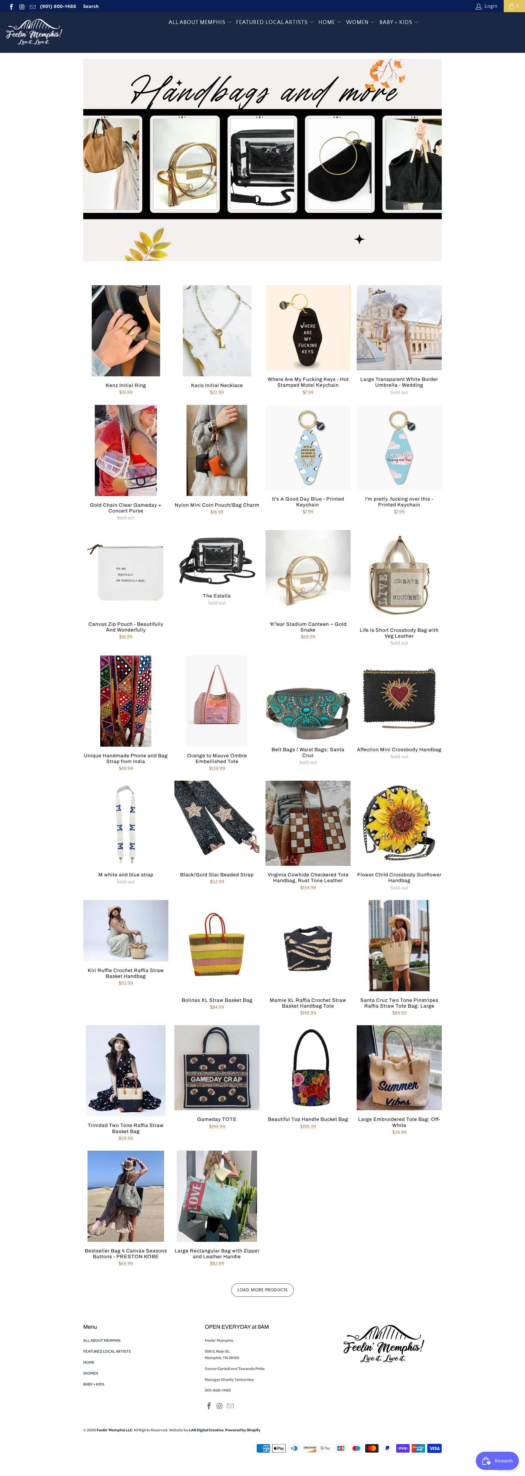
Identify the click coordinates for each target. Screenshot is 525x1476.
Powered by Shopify (242, 1430)
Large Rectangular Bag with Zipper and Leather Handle (216, 1196)
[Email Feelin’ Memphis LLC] (32, 6)
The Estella (216, 558)
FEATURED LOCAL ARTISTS (272, 22)
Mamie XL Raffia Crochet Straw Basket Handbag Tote (308, 945)
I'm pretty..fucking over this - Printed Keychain (399, 447)
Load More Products (262, 1290)
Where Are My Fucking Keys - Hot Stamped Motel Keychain (308, 327)
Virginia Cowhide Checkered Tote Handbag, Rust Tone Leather (308, 823)
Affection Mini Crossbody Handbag (399, 698)
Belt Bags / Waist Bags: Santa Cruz (308, 698)
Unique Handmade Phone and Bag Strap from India (125, 701)
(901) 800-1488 (58, 6)
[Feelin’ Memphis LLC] (34, 32)
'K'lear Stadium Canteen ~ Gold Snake (308, 572)
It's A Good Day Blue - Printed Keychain (308, 447)
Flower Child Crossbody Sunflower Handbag (399, 823)
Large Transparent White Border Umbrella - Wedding (399, 327)
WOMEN (358, 22)
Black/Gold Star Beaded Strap (216, 823)
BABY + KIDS (396, 22)
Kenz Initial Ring (125, 330)
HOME (327, 22)
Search (91, 6)
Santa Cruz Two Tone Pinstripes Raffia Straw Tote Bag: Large (399, 945)
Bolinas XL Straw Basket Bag (216, 945)
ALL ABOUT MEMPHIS (198, 22)
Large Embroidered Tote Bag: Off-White (399, 1067)
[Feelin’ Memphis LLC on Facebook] (11, 6)
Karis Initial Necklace (216, 330)
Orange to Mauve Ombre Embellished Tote (216, 701)
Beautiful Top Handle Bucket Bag (308, 1067)
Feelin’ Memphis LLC (114, 1430)
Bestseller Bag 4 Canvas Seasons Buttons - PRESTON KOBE (125, 1196)
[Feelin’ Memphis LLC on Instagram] (21, 6)
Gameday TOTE (216, 1067)
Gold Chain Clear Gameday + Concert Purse (125, 450)
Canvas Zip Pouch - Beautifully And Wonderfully (125, 572)
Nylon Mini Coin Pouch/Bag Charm (216, 450)
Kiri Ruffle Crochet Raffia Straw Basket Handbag (125, 930)
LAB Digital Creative (206, 1430)
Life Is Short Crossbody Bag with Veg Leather (399, 575)
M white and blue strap (125, 823)
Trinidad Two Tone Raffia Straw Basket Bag (125, 1070)
